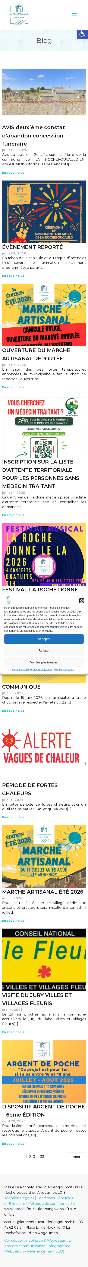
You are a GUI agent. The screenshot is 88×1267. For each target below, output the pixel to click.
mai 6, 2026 (12, 898)
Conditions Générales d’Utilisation (32, 669)
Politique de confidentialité (51, 1204)
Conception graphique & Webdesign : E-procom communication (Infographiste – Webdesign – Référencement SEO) (38, 1245)
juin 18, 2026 (12, 693)
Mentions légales (64, 669)
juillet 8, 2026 (14, 253)
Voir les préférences (44, 662)
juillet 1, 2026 (13, 493)
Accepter (44, 639)
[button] (82, 33)
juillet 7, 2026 (14, 365)
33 (42, 1157)
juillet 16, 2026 (14, 150)
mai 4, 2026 (12, 1010)
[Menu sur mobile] (74, 15)
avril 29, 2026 (14, 1121)
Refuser (44, 650)
